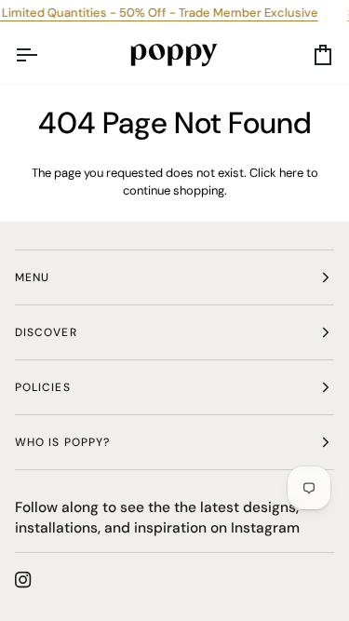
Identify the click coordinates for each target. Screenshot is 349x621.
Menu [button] (32, 277)
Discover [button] (46, 332)
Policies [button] (43, 387)
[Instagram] (23, 580)
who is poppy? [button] (62, 442)
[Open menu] (43, 55)
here (291, 173)
